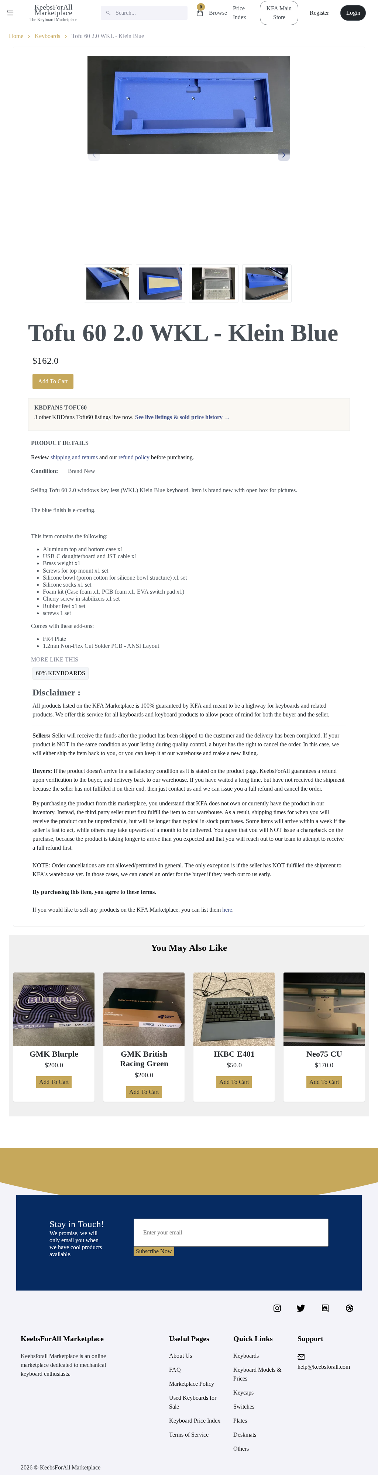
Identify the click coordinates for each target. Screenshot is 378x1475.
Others (241, 1448)
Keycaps (243, 1392)
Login (353, 13)
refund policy (134, 457)
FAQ (175, 1370)
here (227, 909)
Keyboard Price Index (194, 1420)
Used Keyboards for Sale (192, 1402)
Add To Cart (53, 381)
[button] (284, 155)
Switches (243, 1406)
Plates (240, 1420)
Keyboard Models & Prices (257, 1374)
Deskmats (244, 1434)
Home (16, 36)
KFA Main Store (279, 12)
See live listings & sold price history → (182, 417)
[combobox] (144, 13)
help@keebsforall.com (324, 1367)
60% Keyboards (60, 673)
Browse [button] (218, 13)
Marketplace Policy (191, 1384)
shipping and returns (74, 457)
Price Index (239, 13)
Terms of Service (189, 1434)
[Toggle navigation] (11, 13)
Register (319, 13)
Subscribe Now (154, 1251)
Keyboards (47, 36)
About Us (180, 1356)
